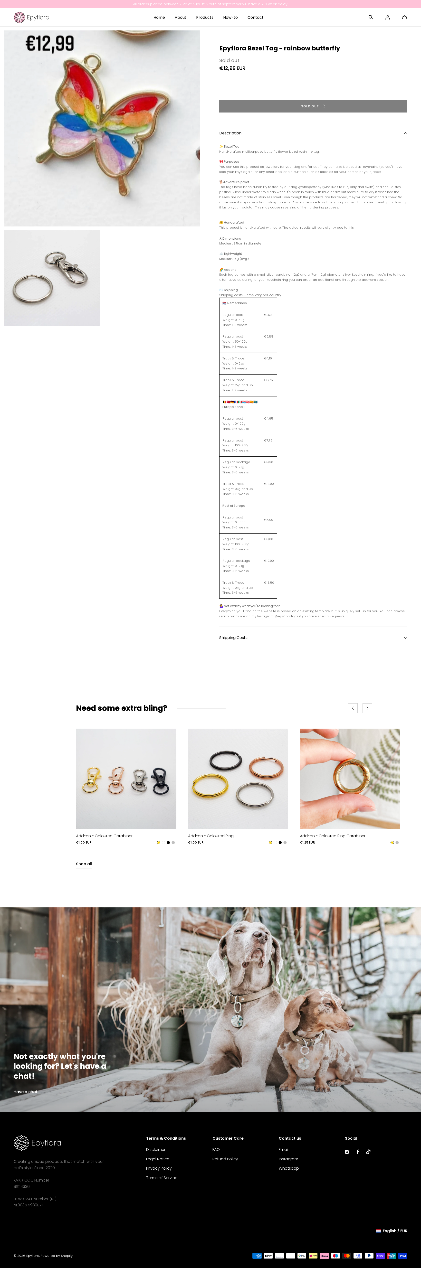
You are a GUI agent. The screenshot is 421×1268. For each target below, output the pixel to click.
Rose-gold (163, 842)
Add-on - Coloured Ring (211, 836)
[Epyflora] (31, 17)
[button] (371, 17)
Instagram (288, 1159)
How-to (230, 17)
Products (204, 17)
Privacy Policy (159, 1168)
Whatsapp (289, 1168)
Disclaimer (155, 1149)
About (180, 17)
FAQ (216, 1149)
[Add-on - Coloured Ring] (238, 779)
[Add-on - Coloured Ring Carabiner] (350, 779)
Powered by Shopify (57, 1255)
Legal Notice (157, 1159)
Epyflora (32, 1255)
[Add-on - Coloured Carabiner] (126, 779)
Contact (256, 17)
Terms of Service (161, 1178)
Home (159, 17)
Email (283, 1149)
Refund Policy (225, 1159)
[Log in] (388, 17)
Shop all (84, 864)
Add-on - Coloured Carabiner (104, 836)
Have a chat (26, 1092)
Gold (158, 842)
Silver (173, 842)
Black (168, 842)
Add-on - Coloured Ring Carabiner (332, 836)
